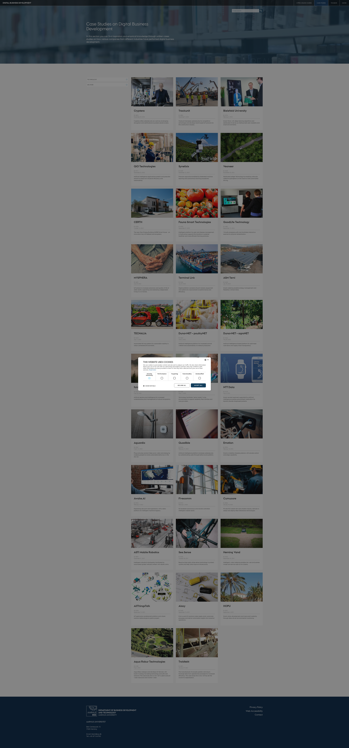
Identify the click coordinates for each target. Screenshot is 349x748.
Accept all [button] (198, 385)
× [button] (208, 359)
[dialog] (174, 374)
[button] (149, 386)
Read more (152, 370)
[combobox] (205, 360)
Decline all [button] (182, 385)
